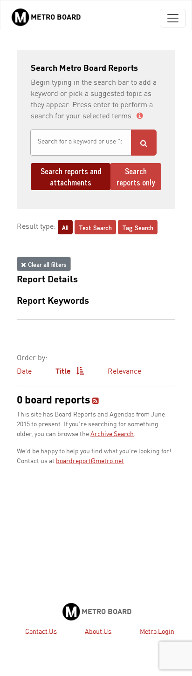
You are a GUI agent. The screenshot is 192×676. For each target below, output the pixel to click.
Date (24, 372)
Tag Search (137, 227)
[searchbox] (81, 142)
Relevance (124, 372)
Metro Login (157, 631)
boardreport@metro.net (90, 461)
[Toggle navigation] (173, 18)
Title (64, 372)
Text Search (95, 227)
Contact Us (41, 631)
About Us (98, 631)
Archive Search (112, 434)
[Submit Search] (144, 143)
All (65, 227)
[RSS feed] (95, 401)
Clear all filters (46, 264)
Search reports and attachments (71, 176)
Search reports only (136, 176)
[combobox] (80, 143)
